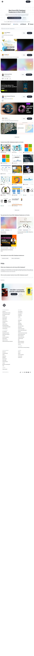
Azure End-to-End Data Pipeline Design (15, 202)
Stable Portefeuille (4, 90)
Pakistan (5, 33)
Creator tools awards (21, 337)
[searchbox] (17, 28)
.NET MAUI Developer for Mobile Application (24, 90)
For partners (20, 314)
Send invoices (4, 319)
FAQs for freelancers (21, 341)
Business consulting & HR (6, 364)
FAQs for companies (21, 342)
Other (3, 365)
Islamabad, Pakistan (6, 75)
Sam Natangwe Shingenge (9, 96)
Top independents (5, 353)
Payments (3, 322)
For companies (4, 331)
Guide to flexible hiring (21, 334)
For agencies (20, 315)
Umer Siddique (7, 32)
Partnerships (20, 324)
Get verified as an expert (6, 314)
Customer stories (20, 338)
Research (19, 331)
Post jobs (3, 335)
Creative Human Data (21, 328)
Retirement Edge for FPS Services (4, 149)
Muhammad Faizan (8, 74)
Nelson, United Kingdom (16, 258)
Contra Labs (20, 327)
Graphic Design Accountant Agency (6, 112)
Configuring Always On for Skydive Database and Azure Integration (16, 191)
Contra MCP (20, 320)
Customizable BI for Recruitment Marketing (15, 159)
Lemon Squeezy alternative (6, 326)
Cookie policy (20, 357)
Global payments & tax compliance (7, 341)
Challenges (19, 323)
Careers (19, 353)
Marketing (3, 357)
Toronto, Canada (6, 55)
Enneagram (14, 181)
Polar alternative (4, 328)
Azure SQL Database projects (11, 142)
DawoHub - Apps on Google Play (26, 170)
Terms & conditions (21, 354)
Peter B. (6, 118)
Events (19, 321)
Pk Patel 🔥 (6, 54)
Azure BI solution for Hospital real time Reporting (5, 170)
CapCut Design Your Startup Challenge (23, 347)
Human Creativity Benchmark (22, 330)
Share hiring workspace (5, 334)
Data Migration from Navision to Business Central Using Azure (5, 181)
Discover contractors (5, 337)
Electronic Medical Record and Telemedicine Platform (16, 149)
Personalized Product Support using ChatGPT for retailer (7, 68)
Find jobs (3, 315)
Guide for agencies (21, 335)
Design (3, 354)
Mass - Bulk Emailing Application (27, 181)
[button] (17, 41)
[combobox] (17, 28)
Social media (4, 360)
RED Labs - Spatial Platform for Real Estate (16, 170)
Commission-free (4, 321)
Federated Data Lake (4, 202)
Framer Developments (21, 112)
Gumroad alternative (5, 325)
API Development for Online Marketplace (23, 68)
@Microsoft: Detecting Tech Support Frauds (28, 149)
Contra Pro (4, 311)
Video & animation (5, 361)
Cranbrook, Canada (5, 258)
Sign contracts (4, 318)
